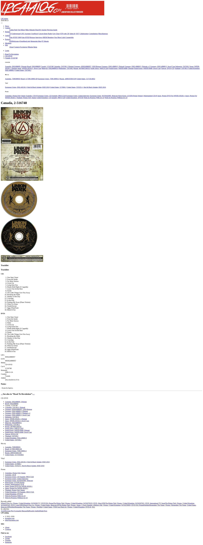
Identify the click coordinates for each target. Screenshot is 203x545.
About (11, 47)
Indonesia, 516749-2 (182, 66)
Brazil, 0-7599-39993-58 (29, 79)
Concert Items (43, 34)
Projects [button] (7, 39)
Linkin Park (13, 30)
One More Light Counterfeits (64, 37)
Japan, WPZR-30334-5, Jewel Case (29, 68)
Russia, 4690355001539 (68, 79)
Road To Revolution (12, 54)
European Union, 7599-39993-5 (48, 79)
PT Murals (45, 41)
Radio (50, 34)
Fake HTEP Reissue (28, 37)
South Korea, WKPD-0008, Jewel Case (147, 68)
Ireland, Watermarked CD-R (147, 96)
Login (7, 51)
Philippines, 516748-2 (66, 68)
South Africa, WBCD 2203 (99, 68)
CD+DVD (8, 56)
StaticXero (43, 511)
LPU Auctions (26, 34)
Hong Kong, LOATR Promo (128, 96)
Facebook (8, 536)
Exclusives (23, 47)
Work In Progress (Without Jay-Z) (116, 98)
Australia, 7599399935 (12, 79)
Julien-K (72, 34)
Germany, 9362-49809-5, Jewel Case (162, 66)
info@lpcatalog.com (12, 520)
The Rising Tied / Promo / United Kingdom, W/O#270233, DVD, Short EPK (79, 503)
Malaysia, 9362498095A (50, 68)
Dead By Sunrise (41, 30)
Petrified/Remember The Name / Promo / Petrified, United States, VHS (33, 507)
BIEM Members (48, 37)
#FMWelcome (14, 41)
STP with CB (64, 34)
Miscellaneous (103, 34)
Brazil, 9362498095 (33, 66)
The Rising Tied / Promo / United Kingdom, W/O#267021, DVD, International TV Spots (135, 503)
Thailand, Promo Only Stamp (26, 98)
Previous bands (52, 30)
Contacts (17, 47)
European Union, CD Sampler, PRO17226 (51, 96)
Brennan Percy (10, 511)
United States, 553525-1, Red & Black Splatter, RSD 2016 (86, 87)
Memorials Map (36, 41)
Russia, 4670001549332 (82, 68)
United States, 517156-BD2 (85, 79)
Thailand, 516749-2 (181, 68)
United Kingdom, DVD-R (74, 98)
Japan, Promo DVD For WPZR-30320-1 (171, 96)
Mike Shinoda (30, 30)
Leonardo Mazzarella (22, 511)
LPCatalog (4, 19)
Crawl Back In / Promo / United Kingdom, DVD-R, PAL (76, 507)
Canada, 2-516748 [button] (11, 58)
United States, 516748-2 (23, 70)
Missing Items (32, 47)
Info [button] (6, 45)
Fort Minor (21, 30)
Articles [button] (7, 35)
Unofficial (34, 34)
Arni (3, 511)
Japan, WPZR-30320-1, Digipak (16, 419)
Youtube (8, 540)
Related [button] (7, 32)
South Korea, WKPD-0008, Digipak (121, 68)
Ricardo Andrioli (34, 511)
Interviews (38, 37)
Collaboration (83, 34)
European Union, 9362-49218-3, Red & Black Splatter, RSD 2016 (27, 87)
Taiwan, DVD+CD (167, 68)
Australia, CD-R (31, 96)
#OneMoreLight (24, 41)
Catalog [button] (7, 28)
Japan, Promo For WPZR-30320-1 (16, 488)
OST (77, 34)
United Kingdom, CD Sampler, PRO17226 (50, 98)
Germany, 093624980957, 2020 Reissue (87, 66)
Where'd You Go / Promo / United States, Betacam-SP (41, 505)
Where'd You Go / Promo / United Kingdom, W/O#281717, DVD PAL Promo (27, 503)
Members (8, 43)
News (7, 26)
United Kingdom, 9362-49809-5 (16, 438)
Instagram (8, 542)
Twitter (7, 538)
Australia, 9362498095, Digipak (16, 66)
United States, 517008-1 (58, 87)
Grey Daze (56, 34)
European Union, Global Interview (78, 96)
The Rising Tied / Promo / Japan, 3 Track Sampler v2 (77, 505)
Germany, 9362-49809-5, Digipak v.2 (137, 66)
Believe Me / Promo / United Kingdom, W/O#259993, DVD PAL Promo (119, 505)
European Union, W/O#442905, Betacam (104, 96)
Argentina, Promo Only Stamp (15, 96)
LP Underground (15, 34)
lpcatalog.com (9, 518)
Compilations (93, 34)
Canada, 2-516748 (47, 66)
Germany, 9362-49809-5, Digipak (113, 66)
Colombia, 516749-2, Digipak (64, 66)
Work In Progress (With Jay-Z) (94, 98)
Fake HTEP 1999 (15, 37)
